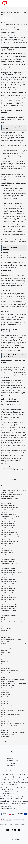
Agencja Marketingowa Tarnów (8, 597)
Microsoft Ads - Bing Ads (7, 648)
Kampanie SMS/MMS (6, 637)
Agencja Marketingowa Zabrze (8, 613)
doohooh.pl (11, 839)
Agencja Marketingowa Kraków (8, 554)
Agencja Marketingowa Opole (8, 570)
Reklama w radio (5, 721)
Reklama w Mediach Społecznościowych (10, 714)
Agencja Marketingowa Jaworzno (9, 539)
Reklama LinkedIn (5, 677)
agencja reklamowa (8, 490)
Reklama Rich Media (6, 694)
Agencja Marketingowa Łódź (8, 561)
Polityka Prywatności (6, 652)
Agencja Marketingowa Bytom (8, 512)
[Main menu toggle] (25, 3)
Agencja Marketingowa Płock (8, 574)
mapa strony (17, 839)
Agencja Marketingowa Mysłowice (9, 563)
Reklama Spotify (5, 696)
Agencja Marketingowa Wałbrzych (9, 604)
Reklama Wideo (4, 730)
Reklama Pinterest (5, 692)
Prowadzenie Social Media (7, 657)
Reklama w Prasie (5, 719)
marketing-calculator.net (5, 843)
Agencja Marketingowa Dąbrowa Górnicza (11, 518)
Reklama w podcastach (6, 716)
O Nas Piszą (4, 650)
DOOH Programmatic (6, 628)
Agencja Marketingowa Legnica (8, 557)
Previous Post (14, 476)
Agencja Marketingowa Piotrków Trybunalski (11, 572)
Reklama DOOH (4, 666)
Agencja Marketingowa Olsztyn (8, 568)
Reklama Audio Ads (5, 661)
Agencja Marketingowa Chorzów (9, 514)
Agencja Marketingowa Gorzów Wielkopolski (11, 530)
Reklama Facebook (5, 668)
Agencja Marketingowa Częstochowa (10, 516)
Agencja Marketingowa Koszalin (8, 552)
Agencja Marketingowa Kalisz (8, 543)
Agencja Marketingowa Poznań (8, 577)
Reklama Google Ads (6, 672)
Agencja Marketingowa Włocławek (9, 608)
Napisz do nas (3, 824)
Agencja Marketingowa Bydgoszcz (9, 509)
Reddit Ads (3, 659)
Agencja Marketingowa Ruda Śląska (9, 581)
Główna (3, 635)
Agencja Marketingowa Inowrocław (9, 534)
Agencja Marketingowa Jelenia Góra (9, 541)
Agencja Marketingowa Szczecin (8, 595)
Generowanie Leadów (6, 632)
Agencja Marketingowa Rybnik (8, 583)
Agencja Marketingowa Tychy (8, 601)
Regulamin (11, 824)
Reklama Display (5, 663)
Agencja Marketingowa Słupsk (8, 590)
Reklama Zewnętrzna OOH (7, 739)
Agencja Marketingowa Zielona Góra (9, 615)
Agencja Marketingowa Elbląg (8, 521)
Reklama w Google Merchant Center (9, 708)
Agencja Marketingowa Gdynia (8, 525)
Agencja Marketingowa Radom (8, 579)
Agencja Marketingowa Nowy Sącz (9, 566)
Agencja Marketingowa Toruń (8, 599)
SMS (9, 317)
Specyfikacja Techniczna (20, 824)
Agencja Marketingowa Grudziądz (9, 532)
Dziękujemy (4, 630)
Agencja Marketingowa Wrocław (8, 610)
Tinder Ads (3, 741)
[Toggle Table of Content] (10, 19)
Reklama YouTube (5, 736)
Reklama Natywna (5, 690)
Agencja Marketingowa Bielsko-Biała (9, 507)
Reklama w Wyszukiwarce (7, 728)
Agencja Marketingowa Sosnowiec (9, 592)
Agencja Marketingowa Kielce (8, 548)
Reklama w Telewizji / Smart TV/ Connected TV (12, 725)
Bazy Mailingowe (5, 619)
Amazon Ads (4, 617)
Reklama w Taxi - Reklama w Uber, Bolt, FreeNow (12, 723)
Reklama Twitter (5, 701)
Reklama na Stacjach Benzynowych (9, 688)
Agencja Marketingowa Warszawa (9, 606)
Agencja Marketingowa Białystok (8, 505)
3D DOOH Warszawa (6, 503)
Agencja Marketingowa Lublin (8, 559)
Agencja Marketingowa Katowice (9, 545)
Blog (2, 626)
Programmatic (4, 654)
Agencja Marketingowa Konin (8, 550)
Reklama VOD (4, 703)
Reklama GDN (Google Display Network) (10, 670)
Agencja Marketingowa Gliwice (8, 527)
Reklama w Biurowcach (6, 705)
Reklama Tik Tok (5, 699)
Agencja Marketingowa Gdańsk (8, 523)
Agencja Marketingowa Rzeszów (8, 586)
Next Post (14, 479)
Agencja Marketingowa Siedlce (8, 588)
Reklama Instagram (5, 675)
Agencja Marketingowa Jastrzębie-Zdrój (10, 536)
